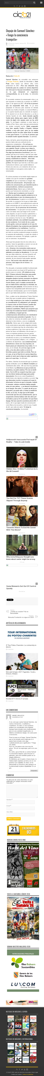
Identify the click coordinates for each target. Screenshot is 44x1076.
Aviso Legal (35, 1072)
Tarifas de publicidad (28, 1074)
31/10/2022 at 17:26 (17, 717)
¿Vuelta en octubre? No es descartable (19, 611)
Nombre (9, 799)
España (17, 43)
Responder (34, 770)
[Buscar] (34, 2)
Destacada (12, 43)
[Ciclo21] (22, 17)
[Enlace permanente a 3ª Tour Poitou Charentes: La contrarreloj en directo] (22, 643)
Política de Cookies (17, 1074)
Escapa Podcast (12, 81)
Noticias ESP (23, 43)
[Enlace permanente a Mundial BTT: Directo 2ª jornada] (22, 696)
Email (8, 806)
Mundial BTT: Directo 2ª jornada (17, 699)
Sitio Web (9, 812)
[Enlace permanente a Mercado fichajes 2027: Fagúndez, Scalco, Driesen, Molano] (22, 669)
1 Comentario (11, 45)
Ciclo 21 (17, 76)
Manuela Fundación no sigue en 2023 (21, 616)
